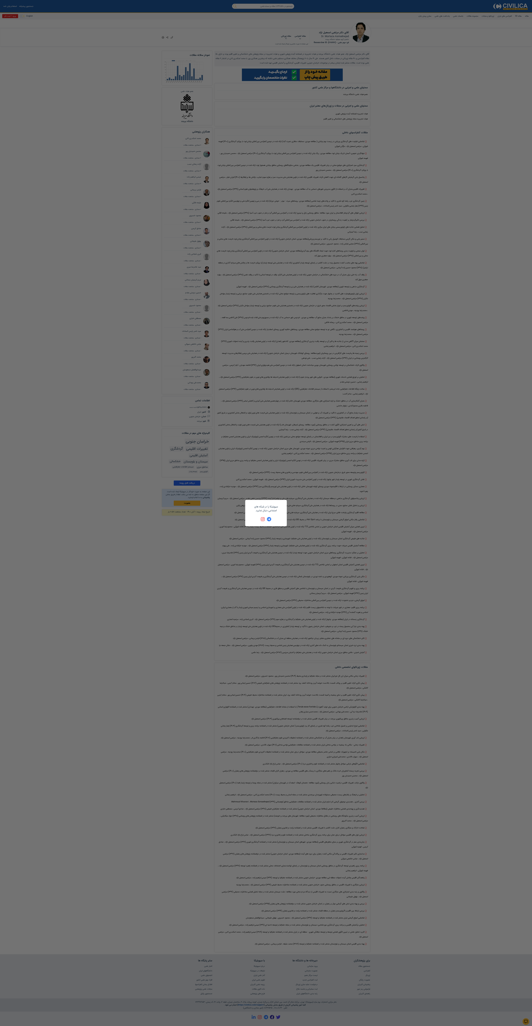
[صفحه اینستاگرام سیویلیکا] (263, 519)
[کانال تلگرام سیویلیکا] (269, 519)
